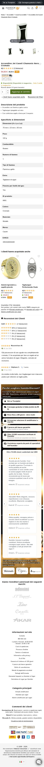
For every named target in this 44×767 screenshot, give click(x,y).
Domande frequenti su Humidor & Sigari (22, 676)
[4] (6, 68)
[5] (7, 68)
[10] (15, 324)
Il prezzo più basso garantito (18, 427)
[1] (26, 290)
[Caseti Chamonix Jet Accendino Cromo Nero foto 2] (10, 51)
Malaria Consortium (20, 748)
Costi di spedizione (22, 646)
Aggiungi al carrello (21, 92)
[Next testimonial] (40, 504)
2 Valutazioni (18, 68)
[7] (9, 68)
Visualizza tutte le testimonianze (22, 721)
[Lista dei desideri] (40, 9)
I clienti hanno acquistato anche (13, 97)
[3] (30, 290)
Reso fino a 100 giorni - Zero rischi (21, 415)
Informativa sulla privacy (22, 655)
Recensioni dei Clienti (36, 97)
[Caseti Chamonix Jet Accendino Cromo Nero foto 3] (22, 51)
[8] (10, 68)
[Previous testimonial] (4, 504)
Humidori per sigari (32, 309)
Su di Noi (22, 658)
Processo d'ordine (22, 649)
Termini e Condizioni (22, 652)
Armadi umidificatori (16, 309)
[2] (4, 68)
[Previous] (2, 97)
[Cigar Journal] (22, 571)
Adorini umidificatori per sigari (11, 312)
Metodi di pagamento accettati (22, 670)
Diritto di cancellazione (22, 667)
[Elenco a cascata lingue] (22, 762)
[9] (11, 68)
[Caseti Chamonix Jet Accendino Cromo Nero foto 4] (34, 51)
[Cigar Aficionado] (9, 571)
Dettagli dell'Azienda (22, 673)
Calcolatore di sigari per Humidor (22, 679)
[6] (8, 68)
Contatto (22, 636)
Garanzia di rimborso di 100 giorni (22, 661)
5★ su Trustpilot (9, 2)
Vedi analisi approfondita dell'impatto (21, 756)
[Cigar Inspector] (36, 571)
